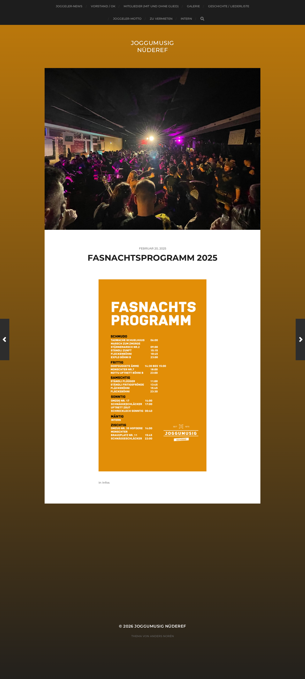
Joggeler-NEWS (69, 6)
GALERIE (193, 6)
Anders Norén (162, 636)
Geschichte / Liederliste (228, 6)
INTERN (186, 19)
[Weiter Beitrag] (300, 339)
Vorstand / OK (103, 6)
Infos (106, 482)
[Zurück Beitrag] (4, 339)
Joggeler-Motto (127, 19)
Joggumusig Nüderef (152, 46)
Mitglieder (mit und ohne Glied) (151, 6)
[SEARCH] (202, 19)
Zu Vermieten (161, 19)
